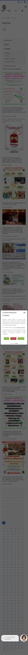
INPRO (16, 343)
